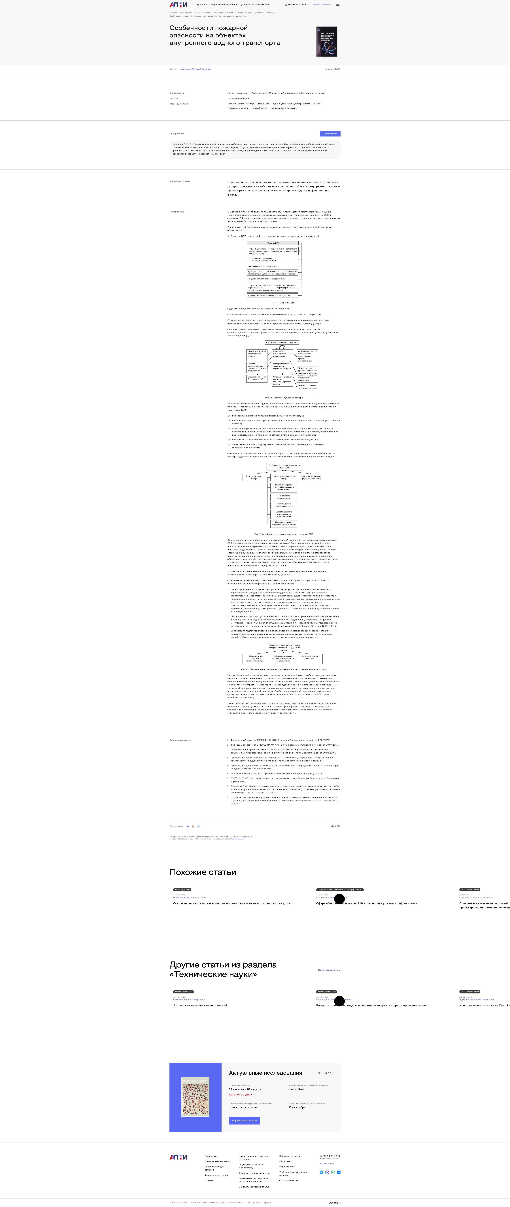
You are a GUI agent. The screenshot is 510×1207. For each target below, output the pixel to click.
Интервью (285, 1161)
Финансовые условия (216, 1175)
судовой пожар (260, 108)
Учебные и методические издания (293, 1173)
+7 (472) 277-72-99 (330, 1156)
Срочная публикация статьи (254, 1173)
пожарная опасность (238, 108)
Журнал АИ (202, 5)
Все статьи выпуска (329, 970)
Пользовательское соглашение (235, 1203)
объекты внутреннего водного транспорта (249, 104)
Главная (173, 13)
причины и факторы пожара (284, 108)
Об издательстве (288, 1181)
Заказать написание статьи (254, 1187)
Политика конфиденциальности (204, 1203)
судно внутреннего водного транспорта (291, 104)
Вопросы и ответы (289, 1156)
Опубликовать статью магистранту (251, 1166)
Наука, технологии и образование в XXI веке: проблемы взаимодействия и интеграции (235, 13)
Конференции (186, 13)
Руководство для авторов (254, 5)
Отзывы (209, 1181)
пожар (317, 104)
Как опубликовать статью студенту (253, 1157)
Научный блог (287, 1167)
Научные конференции (224, 5)
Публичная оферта (262, 1203)
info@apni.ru (239, 839)
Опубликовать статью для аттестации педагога (253, 1180)
